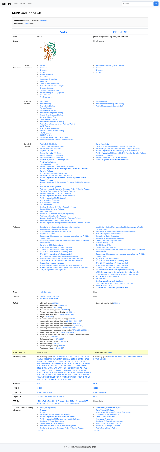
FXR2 (80, 361)
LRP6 (75, 365)
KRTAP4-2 (50, 365)
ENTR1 (66, 361)
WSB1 (56, 379)
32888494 (73, 328)
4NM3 (67, 401)
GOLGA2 (51, 363)
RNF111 (40, 372)
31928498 (61, 345)
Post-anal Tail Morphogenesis (50, 186)
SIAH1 (70, 372)
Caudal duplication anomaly (50, 296)
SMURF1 (40, 374)
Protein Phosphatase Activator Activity (110, 106)
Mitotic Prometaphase (104, 285)
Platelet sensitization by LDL (106, 247)
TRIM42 (65, 377)
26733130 (65, 310)
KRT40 (78, 363)
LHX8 (61, 365)
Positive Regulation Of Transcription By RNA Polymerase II (117, 150)
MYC (55, 368)
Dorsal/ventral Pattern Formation (51, 157)
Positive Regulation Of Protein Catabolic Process (57, 195)
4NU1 (81, 401)
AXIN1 (64, 31)
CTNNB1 (81, 359)
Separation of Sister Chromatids (107, 236)
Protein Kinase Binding (48, 110)
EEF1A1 (60, 361)
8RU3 (67, 403)
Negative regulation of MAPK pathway (109, 281)
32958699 (54, 337)
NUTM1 (75, 368)
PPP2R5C (63, 370)
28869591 (70, 314)
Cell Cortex (44, 77)
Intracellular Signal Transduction (107, 414)
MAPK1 (132, 356)
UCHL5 (87, 377)
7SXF (44, 403)
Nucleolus (43, 68)
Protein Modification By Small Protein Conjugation (58, 425)
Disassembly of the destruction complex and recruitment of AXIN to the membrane (64, 237)
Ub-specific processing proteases (52, 263)
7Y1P (63, 403)
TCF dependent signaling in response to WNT (56, 231)
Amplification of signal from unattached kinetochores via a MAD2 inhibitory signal (119, 228)
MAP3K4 (80, 365)
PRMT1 (70, 370)
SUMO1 (60, 374)
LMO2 (66, 365)
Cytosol (42, 72)
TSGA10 (81, 377)
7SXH (53, 403)
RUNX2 (46, 372)
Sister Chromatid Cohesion (105, 410)
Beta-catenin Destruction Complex (52, 86)
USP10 (39, 379)
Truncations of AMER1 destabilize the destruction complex (61, 260)
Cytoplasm (43, 70)
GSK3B (58, 363)
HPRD (26, 23)
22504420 (77, 321)
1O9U (49, 401)
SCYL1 (52, 372)
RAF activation (101, 278)
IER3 (127, 356)
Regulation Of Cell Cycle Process (108, 425)
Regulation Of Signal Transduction (52, 421)
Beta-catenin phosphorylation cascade (53, 229)
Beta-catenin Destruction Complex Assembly (56, 220)
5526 (95, 383)
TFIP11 (74, 374)
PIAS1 (80, 368)
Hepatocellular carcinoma (49, 298)
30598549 (63, 314)
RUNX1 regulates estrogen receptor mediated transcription (61, 265)
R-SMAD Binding (46, 135)
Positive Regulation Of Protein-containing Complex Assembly (118, 148)
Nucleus (43, 65)
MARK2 (110, 352)
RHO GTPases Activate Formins (107, 276)
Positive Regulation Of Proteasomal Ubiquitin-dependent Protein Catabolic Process (63, 178)
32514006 (116, 303)
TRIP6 (70, 377)
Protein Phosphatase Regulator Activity (110, 103)
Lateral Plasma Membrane (49, 83)
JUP (69, 363)
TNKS (80, 374)
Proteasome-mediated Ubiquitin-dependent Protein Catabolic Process (65, 189)
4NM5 (71, 401)
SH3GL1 (64, 372)
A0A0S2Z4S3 (53, 396)
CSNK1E (74, 359)
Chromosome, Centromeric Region (108, 407)
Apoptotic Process (46, 150)
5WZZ (85, 401)
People (29, 3)
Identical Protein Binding (48, 119)
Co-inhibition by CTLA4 (104, 245)
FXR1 (76, 361)
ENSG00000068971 (100, 392)
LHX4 (56, 365)
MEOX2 (40, 368)
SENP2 (58, 372)
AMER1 (56, 356)
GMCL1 (40, 363)
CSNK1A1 (66, 359)
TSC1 (75, 377)
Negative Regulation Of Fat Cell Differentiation (56, 193)
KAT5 (74, 363)
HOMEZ (64, 363)
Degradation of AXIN (47, 233)
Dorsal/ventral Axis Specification (51, 155)
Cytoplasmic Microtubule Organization (53, 173)
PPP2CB (47, 370)
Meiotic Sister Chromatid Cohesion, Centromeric (113, 412)
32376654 (55, 303)
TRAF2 (39, 377)
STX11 (54, 374)
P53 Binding (44, 101)
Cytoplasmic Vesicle (47, 88)
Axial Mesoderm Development (50, 200)
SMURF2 (47, 374)
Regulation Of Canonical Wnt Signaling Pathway (57, 213)
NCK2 (70, 368)
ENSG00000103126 (44, 392)
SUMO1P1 (67, 374)
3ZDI (53, 401)
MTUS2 (50, 368)
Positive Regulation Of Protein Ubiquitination (56, 175)
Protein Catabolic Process (49, 164)
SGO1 (103, 359)
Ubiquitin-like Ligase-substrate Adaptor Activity (57, 139)
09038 (95, 388)
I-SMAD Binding (45, 133)
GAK (85, 361)
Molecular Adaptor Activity (49, 128)
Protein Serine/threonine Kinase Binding (54, 137)
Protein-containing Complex (50, 90)
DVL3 (54, 361)
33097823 (62, 305)
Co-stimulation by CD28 (104, 242)
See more (41, 430)
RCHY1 (83, 370)
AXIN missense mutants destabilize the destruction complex (62, 258)
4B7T (57, 401)
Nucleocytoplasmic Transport (50, 148)
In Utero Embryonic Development (52, 146)
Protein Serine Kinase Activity (106, 428)
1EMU (44, 401)
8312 (39, 383)
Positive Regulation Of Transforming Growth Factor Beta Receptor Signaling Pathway (63, 169)
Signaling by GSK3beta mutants (51, 245)
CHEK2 (122, 356)
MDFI (86, 365)
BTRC (72, 356)
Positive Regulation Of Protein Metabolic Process (58, 416)
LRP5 (70, 365)
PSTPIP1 (76, 370)
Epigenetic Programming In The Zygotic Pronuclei (58, 191)
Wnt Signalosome (46, 97)
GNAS (45, 363)
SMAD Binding (45, 126)
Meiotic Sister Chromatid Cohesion (108, 423)
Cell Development (46, 204)
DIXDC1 (40, 361)
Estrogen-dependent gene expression (53, 269)
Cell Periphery (45, 95)
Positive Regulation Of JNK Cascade (53, 198)
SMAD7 (88, 372)
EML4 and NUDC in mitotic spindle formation (112, 287)
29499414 (70, 312)
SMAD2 (76, 372)
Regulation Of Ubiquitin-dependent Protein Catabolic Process (62, 428)
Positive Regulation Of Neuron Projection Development (115, 146)
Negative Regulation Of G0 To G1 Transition (111, 157)
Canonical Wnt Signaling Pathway (52, 209)
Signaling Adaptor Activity (49, 117)
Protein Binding (45, 103)
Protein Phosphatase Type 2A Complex (110, 65)
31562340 (49, 316)
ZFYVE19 (69, 379)
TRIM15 (46, 377)
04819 (39, 388)
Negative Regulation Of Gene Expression (54, 159)
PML (85, 368)
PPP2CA (40, 370)
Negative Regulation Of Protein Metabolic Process (58, 207)
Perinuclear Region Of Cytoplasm (52, 92)
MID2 (45, 368)
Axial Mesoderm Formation (49, 202)
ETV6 (71, 361)
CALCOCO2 (79, 356)
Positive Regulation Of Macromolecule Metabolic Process (60, 419)
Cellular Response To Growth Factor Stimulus (112, 159)
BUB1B (116, 356)
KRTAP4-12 (41, 365)
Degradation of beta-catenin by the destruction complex (60, 227)
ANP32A (62, 356)
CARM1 (40, 359)
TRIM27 (52, 377)
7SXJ (58, 403)
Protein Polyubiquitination (49, 144)
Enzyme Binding (46, 108)
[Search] (156, 3)
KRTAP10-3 (86, 363)
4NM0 (62, 401)
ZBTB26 (63, 379)
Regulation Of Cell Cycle (104, 155)
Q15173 (96, 396)
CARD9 (86, 356)
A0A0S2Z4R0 (42, 396)
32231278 (55, 343)
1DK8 (39, 401)
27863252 (66, 328)
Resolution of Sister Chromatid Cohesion (110, 238)
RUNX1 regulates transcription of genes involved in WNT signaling (64, 267)
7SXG (48, 403)
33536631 (71, 319)
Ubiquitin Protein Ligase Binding (51, 115)
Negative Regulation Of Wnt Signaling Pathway (57, 166)
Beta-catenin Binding (47, 106)
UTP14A (51, 379)
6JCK (39, 403)
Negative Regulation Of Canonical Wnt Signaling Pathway (60, 218)
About (22, 3)
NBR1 (65, 368)
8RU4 (72, 403)
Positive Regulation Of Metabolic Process (55, 414)
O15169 (61, 396)
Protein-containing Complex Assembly (53, 216)
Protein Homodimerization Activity (52, 121)
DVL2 (50, 361)
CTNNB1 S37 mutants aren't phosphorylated (56, 249)
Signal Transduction (103, 144)
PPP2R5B (120, 31)
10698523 (43, 20)
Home (16, 3)
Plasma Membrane (46, 74)
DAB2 (87, 359)
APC (67, 356)
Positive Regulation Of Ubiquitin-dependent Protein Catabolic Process (65, 222)
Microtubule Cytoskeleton (49, 79)
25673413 (57, 307)
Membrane (43, 81)
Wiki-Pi (6, 3)
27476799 (76, 323)
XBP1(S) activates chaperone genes (109, 240)
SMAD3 (82, 372)
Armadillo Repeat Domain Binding (52, 130)
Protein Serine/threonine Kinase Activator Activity (58, 124)
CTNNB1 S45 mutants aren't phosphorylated (56, 251)
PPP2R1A (97, 359)
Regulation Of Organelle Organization (109, 421)
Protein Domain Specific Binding (51, 112)
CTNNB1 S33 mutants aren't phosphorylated (56, 247)
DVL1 (46, 361)
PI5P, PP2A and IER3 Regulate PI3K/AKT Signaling (114, 283)
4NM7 (76, 401)
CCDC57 (47, 359)
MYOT (60, 368)
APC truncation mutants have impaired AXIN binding (59, 256)
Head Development (46, 211)
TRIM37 (58, 377)
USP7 (45, 379)
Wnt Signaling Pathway (48, 162)
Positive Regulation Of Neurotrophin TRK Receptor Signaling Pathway (121, 153)
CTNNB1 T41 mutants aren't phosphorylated (56, 254)
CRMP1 (60, 359)
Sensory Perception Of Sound (50, 153)
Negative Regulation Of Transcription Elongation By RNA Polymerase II (65, 183)
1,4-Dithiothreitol (45, 292)
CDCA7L (53, 359)
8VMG (76, 403)
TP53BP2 (85, 374)
